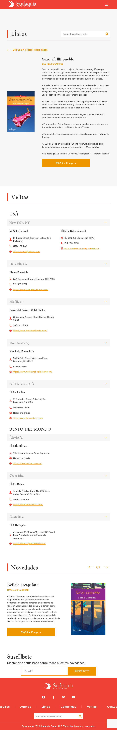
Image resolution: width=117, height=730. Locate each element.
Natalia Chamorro (18, 590)
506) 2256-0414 (21, 499)
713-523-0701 (20, 284)
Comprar (31, 632)
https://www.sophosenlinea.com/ (29, 543)
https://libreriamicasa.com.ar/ (27, 463)
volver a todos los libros (30, 50)
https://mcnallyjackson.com (26, 251)
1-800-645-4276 (21, 407)
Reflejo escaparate (22, 584)
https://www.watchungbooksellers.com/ (32, 371)
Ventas (92, 706)
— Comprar (66, 163)
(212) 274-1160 (20, 246)
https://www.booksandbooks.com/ (30, 330)
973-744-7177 (20, 366)
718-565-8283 (71, 243)
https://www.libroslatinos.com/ (28, 418)
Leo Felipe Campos (52, 64)
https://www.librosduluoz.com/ (28, 504)
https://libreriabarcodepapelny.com (81, 248)
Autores (25, 706)
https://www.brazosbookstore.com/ (30, 289)
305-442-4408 (20, 325)
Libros (46, 706)
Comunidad (68, 706)
